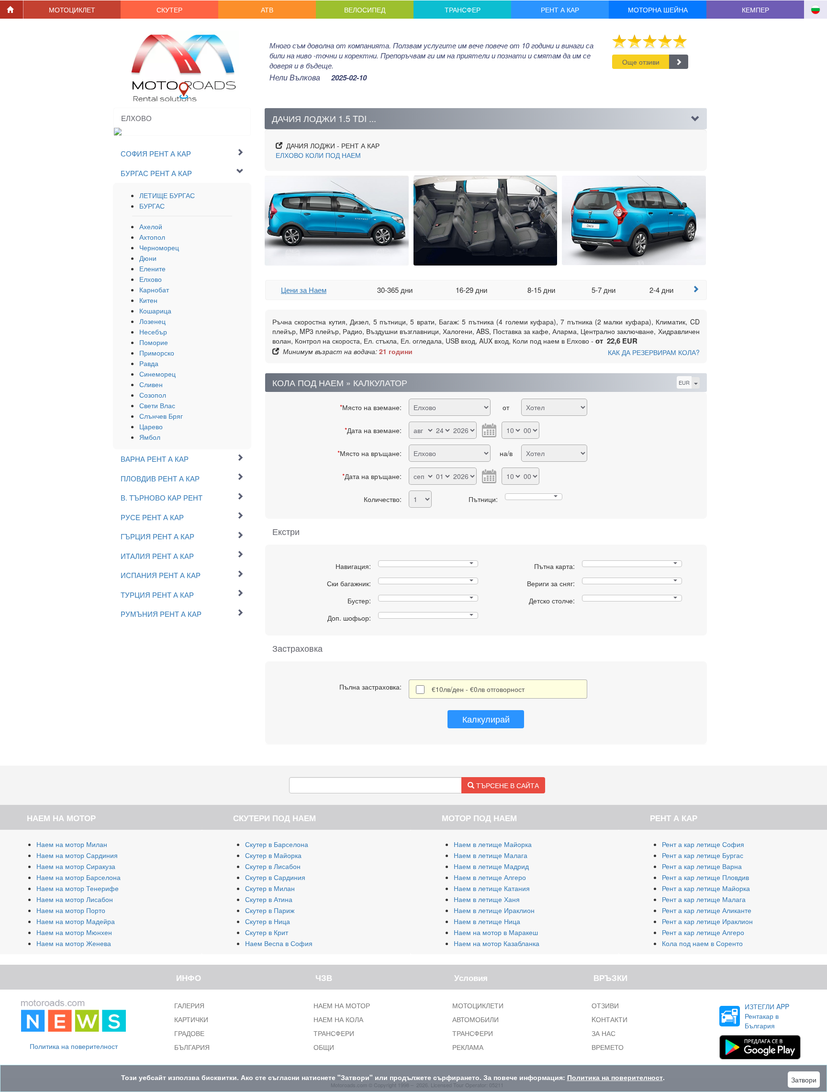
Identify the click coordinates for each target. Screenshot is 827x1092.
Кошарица (155, 310)
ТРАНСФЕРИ (333, 1033)
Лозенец (152, 321)
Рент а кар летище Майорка (706, 888)
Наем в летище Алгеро (490, 877)
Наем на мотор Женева (73, 943)
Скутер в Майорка (273, 855)
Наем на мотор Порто (70, 910)
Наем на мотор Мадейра (75, 921)
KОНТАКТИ (609, 1019)
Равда (148, 363)
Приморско (156, 352)
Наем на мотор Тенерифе (77, 888)
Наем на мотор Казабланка (496, 943)
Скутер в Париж (269, 910)
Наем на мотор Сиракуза (75, 866)
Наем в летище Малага (490, 855)
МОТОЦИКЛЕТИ (477, 1005)
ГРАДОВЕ (189, 1033)
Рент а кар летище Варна (702, 866)
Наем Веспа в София (279, 943)
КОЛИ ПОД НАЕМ (318, 155)
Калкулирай (486, 719)
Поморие (153, 342)
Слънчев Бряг (161, 416)
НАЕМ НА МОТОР (341, 1005)
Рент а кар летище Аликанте (706, 910)
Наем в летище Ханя (487, 899)
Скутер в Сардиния (275, 877)
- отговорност (478, 689)
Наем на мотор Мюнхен (74, 932)
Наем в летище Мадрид (491, 866)
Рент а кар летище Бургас (702, 855)
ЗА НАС (603, 1033)
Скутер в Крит (266, 932)
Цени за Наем (303, 290)
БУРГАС (152, 206)
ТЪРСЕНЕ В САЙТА (506, 785)
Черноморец (159, 247)
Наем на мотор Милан (71, 844)
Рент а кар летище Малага (704, 899)
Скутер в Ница (267, 921)
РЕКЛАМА (467, 1047)
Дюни (147, 258)
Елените (152, 268)
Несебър (153, 331)
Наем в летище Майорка (493, 844)
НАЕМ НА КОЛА (338, 1019)
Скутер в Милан (270, 888)
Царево (151, 426)
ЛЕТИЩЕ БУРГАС (167, 195)
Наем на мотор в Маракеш (496, 932)
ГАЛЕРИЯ (189, 1005)
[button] (72, 9)
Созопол (152, 395)
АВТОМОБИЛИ (475, 1019)
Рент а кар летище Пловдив (705, 877)
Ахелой (150, 226)
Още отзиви (640, 62)
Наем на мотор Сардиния (77, 855)
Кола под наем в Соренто (702, 943)
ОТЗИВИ (605, 1005)
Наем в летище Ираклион (494, 910)
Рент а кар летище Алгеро (703, 932)
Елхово (150, 279)
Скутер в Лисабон (273, 866)
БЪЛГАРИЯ (192, 1047)
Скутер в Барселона (276, 844)
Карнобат (154, 289)
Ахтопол (152, 237)
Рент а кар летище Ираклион (707, 921)
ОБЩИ (323, 1047)
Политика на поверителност (74, 1046)
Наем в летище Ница (487, 921)
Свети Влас (157, 405)
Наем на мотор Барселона (78, 877)
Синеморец (157, 374)
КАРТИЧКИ (191, 1019)
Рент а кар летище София (703, 844)
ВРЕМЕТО (608, 1047)
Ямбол (149, 437)
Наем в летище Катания (492, 888)
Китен (148, 300)
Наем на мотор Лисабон (74, 899)
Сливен (151, 384)
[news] (73, 1014)
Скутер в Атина (268, 899)
